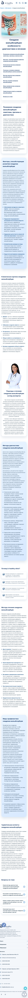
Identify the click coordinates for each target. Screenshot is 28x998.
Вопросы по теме (8, 96)
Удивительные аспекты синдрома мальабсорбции (12, 92)
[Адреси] (16, 3)
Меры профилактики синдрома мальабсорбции (11, 86)
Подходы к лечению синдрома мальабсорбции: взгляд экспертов (12, 70)
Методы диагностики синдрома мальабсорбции (11, 76)
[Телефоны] (19, 3)
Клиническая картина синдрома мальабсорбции (12, 65)
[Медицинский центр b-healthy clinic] (7, 3)
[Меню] (26, 3)
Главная (2, 8)
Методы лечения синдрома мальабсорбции (10, 81)
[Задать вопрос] (25, 988)
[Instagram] (5, 994)
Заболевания (8, 8)
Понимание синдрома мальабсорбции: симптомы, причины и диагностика (13, 54)
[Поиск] (23, 3)
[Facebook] (1, 994)
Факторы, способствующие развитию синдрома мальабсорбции (13, 60)
